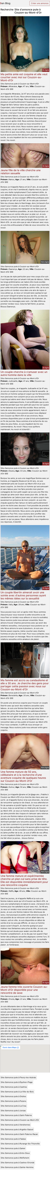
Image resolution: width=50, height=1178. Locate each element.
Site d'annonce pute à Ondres (13, 1096)
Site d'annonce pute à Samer (13, 1148)
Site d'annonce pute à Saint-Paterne (16, 1115)
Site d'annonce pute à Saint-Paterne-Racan (19, 1134)
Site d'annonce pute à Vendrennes (15, 1125)
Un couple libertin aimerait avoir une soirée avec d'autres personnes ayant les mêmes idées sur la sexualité (23, 595)
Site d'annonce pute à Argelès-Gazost (17, 1129)
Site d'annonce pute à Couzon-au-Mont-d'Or (20, 1120)
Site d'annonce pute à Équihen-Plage (17, 1082)
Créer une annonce (39, 3)
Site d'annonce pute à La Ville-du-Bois (17, 1091)
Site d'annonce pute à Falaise (13, 1139)
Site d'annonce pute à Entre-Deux (15, 1153)
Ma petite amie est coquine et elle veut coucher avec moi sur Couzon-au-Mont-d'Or (24, 77)
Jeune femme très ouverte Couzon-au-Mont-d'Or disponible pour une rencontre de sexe (24, 989)
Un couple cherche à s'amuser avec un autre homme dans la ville (24, 373)
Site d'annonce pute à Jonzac (13, 1110)
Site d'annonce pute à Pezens (13, 1101)
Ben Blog (5, 3)
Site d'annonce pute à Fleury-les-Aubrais (18, 1077)
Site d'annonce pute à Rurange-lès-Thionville (20, 1143)
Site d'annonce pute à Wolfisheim (15, 1158)
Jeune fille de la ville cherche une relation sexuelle (21, 172)
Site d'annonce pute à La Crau (13, 1106)
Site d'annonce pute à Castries (14, 1087)
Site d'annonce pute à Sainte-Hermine (17, 1167)
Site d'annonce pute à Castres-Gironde (17, 1162)
